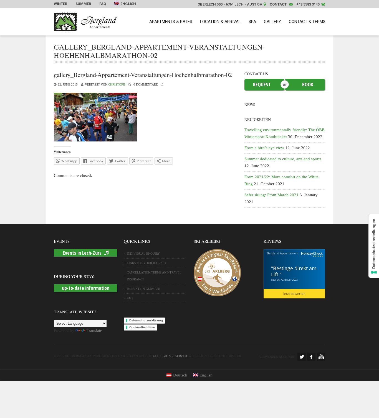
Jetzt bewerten (294, 293)
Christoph (116, 84)
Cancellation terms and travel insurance (154, 276)
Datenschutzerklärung (146, 320)
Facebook (311, 357)
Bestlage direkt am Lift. (294, 271)
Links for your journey (147, 263)
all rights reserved (170, 356)
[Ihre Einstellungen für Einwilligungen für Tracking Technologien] (373, 246)
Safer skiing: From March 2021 (271, 195)
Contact (278, 4)
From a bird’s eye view (264, 148)
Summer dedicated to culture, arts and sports (282, 159)
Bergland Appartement (283, 253)
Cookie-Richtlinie (142, 327)
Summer (83, 4)
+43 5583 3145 (308, 4)
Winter (60, 4)
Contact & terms (307, 21)
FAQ (102, 4)
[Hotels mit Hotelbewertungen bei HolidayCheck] (311, 254)
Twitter (301, 357)
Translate (94, 330)
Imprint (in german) (143, 288)
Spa (252, 21)
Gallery (272, 21)
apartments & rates (170, 21)
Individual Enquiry (143, 253)
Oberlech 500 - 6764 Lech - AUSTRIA (230, 4)
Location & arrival (220, 21)
